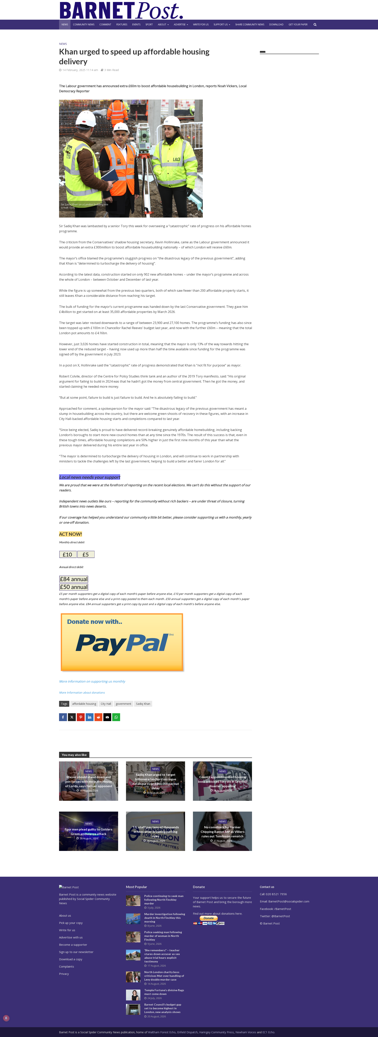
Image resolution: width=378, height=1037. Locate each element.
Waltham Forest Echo (162, 1032)
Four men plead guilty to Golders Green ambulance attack (88, 831)
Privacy (64, 974)
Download (276, 24)
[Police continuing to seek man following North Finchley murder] (133, 900)
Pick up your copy (71, 923)
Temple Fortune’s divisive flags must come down (164, 991)
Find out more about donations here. (217, 913)
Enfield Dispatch (187, 1032)
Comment (105, 24)
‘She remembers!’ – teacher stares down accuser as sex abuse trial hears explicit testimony (162, 955)
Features (121, 24)
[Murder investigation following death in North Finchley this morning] (133, 918)
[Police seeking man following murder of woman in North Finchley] (133, 936)
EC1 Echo (268, 1032)
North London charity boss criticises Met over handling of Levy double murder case (164, 975)
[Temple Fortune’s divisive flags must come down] (133, 995)
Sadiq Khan (143, 704)
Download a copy (70, 959)
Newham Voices (245, 1032)
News (65, 24)
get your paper (298, 24)
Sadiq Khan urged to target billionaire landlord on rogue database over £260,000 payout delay (155, 781)
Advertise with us (71, 937)
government (123, 704)
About (162, 24)
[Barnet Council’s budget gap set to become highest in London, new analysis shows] (133, 1009)
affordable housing (84, 704)
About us (65, 915)
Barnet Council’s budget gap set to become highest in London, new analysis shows (162, 1008)
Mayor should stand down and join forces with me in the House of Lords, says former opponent (88, 781)
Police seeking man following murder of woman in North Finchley (163, 935)
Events (136, 24)
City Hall (106, 704)
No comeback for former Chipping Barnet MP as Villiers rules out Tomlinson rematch (223, 831)
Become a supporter (73, 945)
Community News (83, 24)
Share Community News (249, 24)
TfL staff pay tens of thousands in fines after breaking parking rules (155, 831)
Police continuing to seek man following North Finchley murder (163, 899)
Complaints (66, 966)
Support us (221, 24)
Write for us (200, 24)
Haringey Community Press (216, 1032)
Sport (149, 24)
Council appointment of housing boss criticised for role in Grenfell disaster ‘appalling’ (222, 781)
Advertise (179, 24)
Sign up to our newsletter (76, 952)
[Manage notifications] (6, 1018)
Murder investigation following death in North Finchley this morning (164, 917)
